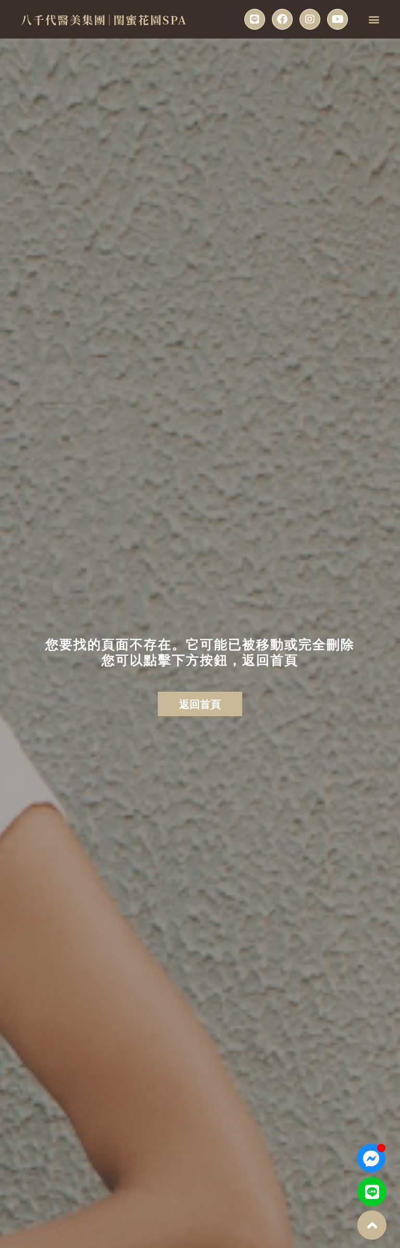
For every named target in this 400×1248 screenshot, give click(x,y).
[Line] (254, 19)
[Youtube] (337, 19)
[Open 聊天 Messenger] (371, 1158)
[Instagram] (309, 19)
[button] (374, 19)
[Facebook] (282, 19)
